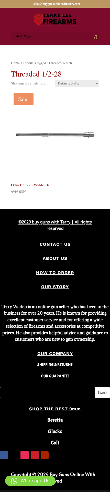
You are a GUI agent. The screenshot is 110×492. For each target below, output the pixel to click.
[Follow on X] (14, 455)
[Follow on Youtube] (45, 455)
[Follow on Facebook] (4, 455)
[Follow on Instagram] (24, 455)
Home (15, 62)
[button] (30, 481)
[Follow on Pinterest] (35, 455)
